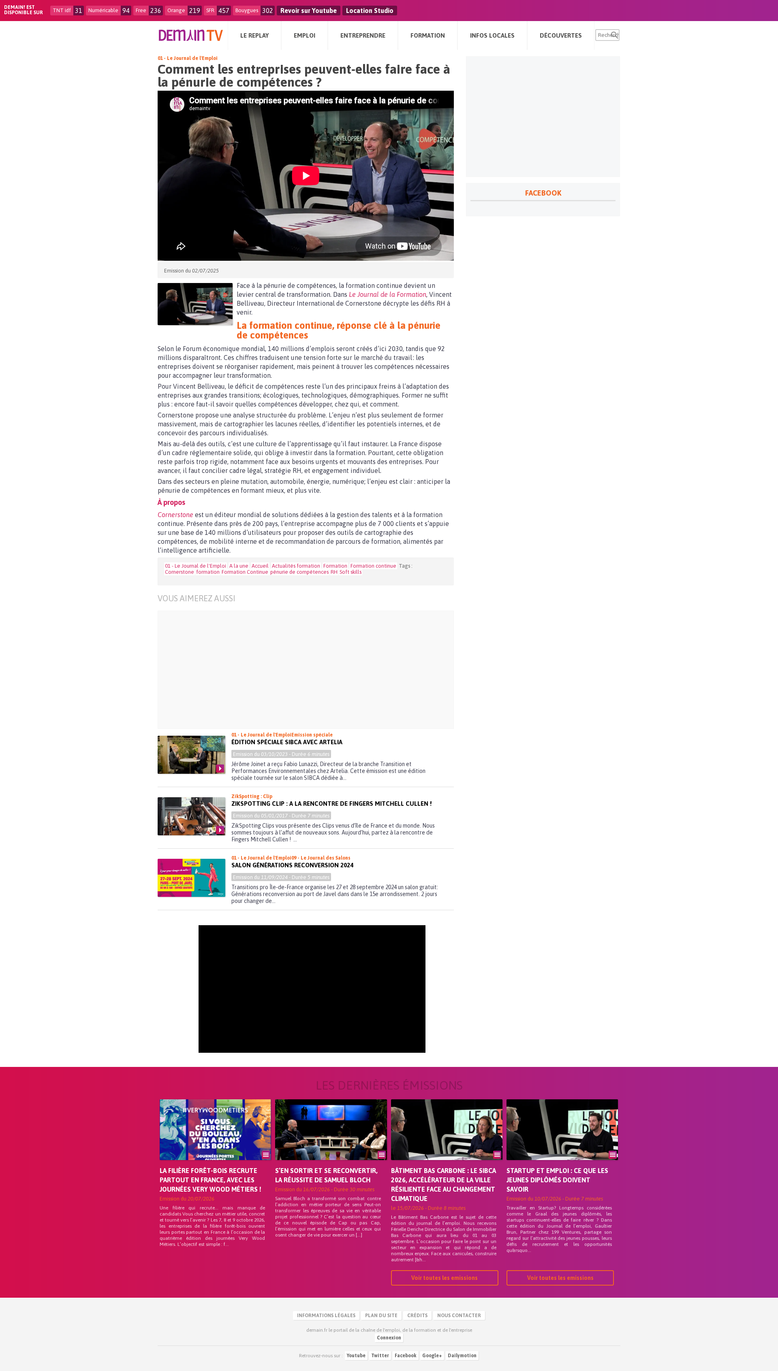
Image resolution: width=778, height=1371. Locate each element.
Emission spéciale (312, 735)
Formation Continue (245, 572)
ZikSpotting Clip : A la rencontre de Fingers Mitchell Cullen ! (331, 803)
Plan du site (381, 1315)
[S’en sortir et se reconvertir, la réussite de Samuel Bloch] (331, 1141)
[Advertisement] (312, 669)
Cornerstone (175, 514)
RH (334, 572)
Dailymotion (462, 1355)
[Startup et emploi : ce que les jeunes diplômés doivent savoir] (562, 1141)
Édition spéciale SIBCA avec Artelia (286, 742)
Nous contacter (459, 1315)
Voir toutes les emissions (444, 1278)
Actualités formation (296, 566)
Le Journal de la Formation (387, 294)
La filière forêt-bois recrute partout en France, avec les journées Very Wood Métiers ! (210, 1180)
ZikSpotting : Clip (251, 796)
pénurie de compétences (299, 572)
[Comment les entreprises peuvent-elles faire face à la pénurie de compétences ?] (195, 304)
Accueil (260, 566)
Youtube (356, 1355)
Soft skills (350, 572)
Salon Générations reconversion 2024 (292, 865)
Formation (335, 566)
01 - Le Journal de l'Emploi (188, 58)
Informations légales (326, 1315)
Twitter (380, 1355)
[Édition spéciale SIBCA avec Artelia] (191, 755)
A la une (238, 566)
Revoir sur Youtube (308, 10)
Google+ (432, 1355)
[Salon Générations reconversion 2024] (191, 878)
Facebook (406, 1355)
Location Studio (369, 10)
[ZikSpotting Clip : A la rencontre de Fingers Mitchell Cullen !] (191, 816)
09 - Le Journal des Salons (321, 858)
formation (208, 572)
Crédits (417, 1315)
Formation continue (373, 566)
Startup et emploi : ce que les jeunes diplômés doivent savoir (557, 1180)
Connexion (389, 1338)
